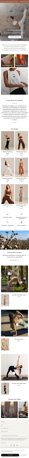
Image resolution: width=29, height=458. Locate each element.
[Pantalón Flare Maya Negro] (7, 136)
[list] (14, 215)
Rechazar (24, 455)
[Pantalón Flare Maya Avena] (7, 162)
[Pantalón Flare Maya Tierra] (21, 136)
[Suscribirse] (27, 430)
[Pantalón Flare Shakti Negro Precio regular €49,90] (14, 367)
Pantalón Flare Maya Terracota (21, 174)
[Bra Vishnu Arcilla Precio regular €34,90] (21, 277)
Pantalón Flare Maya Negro (7, 147)
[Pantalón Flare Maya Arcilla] (21, 189)
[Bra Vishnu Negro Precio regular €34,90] (15, 361)
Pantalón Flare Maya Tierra (21, 147)
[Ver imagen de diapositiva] (14, 22)
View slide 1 (12, 39)
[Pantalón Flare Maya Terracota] (21, 162)
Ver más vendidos (15, 36)
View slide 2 (16, 39)
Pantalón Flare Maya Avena (7, 174)
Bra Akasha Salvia (19, 334)
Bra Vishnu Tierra (7, 199)
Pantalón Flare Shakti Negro (19, 378)
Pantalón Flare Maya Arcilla (21, 200)
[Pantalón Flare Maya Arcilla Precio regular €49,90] (9, 268)
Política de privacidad (8, 451)
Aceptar (10, 454)
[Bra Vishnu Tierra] (7, 189)
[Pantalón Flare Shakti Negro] (5, 384)
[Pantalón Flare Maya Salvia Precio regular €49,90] (25, 321)
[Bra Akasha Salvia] (5, 339)
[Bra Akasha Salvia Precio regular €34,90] (17, 319)
